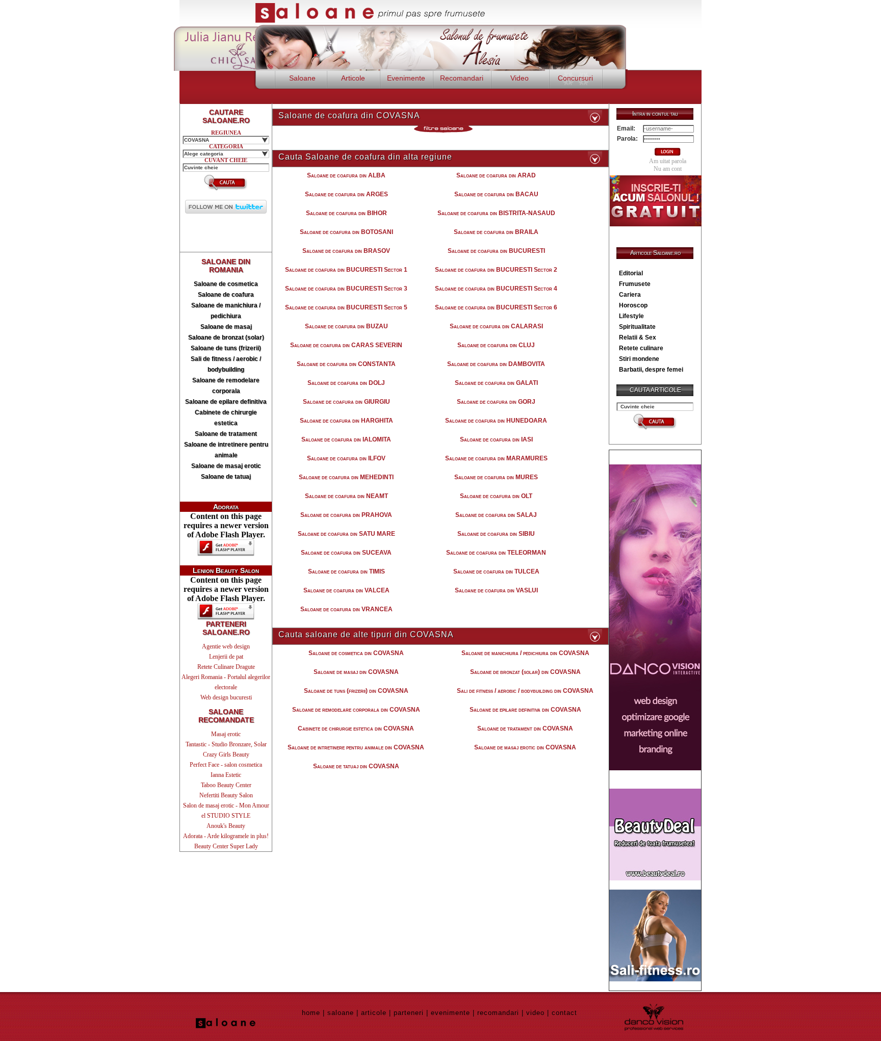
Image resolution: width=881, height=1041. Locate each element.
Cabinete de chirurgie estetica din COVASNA (356, 728)
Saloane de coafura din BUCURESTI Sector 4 (496, 288)
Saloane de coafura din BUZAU (346, 326)
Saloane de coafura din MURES (496, 477)
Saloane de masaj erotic (226, 466)
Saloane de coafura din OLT (496, 496)
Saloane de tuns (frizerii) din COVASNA (356, 690)
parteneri (409, 1013)
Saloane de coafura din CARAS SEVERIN (346, 345)
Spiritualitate (637, 326)
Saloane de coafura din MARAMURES (496, 458)
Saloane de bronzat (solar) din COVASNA (525, 671)
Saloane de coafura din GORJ (496, 401)
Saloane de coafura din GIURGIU (346, 401)
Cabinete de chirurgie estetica (226, 418)
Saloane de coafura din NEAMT (346, 496)
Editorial (631, 273)
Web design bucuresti (226, 697)
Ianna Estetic (226, 774)
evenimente (450, 1013)
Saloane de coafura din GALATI (496, 382)
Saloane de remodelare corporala (226, 386)
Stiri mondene (639, 358)
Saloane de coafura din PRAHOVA (346, 514)
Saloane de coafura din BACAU (496, 194)
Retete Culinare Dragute (226, 666)
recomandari (498, 1013)
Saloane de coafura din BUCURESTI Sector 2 (496, 269)
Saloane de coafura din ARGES (346, 194)
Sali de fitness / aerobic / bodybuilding (226, 364)
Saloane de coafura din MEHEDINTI (346, 477)
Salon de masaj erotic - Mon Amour (226, 805)
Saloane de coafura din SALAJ (496, 514)
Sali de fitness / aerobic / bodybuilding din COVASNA (525, 690)
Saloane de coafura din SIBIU (496, 533)
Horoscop (633, 305)
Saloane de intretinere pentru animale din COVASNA (356, 747)
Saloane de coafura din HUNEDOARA (496, 420)
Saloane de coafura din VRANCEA (346, 609)
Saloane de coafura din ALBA (346, 175)
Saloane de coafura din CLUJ (496, 345)
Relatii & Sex (637, 337)
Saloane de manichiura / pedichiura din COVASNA (525, 653)
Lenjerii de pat (226, 656)
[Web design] (655, 767)
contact (564, 1013)
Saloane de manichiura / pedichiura (226, 311)
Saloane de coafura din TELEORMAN (496, 552)
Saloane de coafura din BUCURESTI (496, 250)
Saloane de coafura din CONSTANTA (346, 364)
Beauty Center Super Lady (226, 846)
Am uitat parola (667, 161)
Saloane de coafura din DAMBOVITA (496, 364)
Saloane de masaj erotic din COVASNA (525, 747)
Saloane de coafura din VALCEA (346, 590)
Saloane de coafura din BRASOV (346, 250)
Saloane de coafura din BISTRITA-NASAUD (496, 213)
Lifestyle (631, 316)
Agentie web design (226, 646)
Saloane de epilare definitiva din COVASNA (525, 709)
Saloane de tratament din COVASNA (525, 728)
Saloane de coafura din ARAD (496, 175)
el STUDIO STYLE (225, 815)
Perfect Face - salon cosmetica (226, 764)
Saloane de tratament (226, 433)
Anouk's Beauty (225, 825)
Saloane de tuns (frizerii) (226, 348)
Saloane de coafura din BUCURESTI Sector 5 (346, 307)
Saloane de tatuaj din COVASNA (356, 766)
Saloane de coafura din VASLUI (496, 590)
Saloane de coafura (226, 294)
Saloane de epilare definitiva (226, 401)
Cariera (630, 294)
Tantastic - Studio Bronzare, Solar (226, 744)
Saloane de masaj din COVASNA (356, 671)
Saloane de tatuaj (226, 476)
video (535, 1013)
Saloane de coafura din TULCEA (496, 571)
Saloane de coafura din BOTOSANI (346, 232)
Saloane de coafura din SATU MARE (346, 533)
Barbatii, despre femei (651, 369)
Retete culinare (641, 348)
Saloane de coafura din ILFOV (346, 458)
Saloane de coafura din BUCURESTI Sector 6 (496, 307)
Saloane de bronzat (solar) (226, 337)
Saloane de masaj (226, 326)
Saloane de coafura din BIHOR (346, 213)
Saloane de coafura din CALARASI (496, 326)
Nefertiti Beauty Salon (226, 795)
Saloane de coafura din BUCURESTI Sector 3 (346, 288)
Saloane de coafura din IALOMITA (346, 439)
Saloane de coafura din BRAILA (496, 232)
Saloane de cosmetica (226, 284)
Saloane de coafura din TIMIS (346, 571)
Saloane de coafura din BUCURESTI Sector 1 (346, 269)
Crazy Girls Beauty (226, 754)
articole (373, 1013)
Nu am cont (668, 168)
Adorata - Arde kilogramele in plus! (226, 836)
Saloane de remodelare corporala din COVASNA (356, 709)
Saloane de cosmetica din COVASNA (356, 653)
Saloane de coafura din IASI (496, 439)
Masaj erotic (226, 734)
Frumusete (635, 284)
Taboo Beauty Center (226, 785)
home (311, 1013)
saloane (340, 1013)
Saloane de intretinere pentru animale (226, 450)
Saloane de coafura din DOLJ (346, 382)
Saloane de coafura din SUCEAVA (346, 552)
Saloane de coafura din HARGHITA (346, 420)
